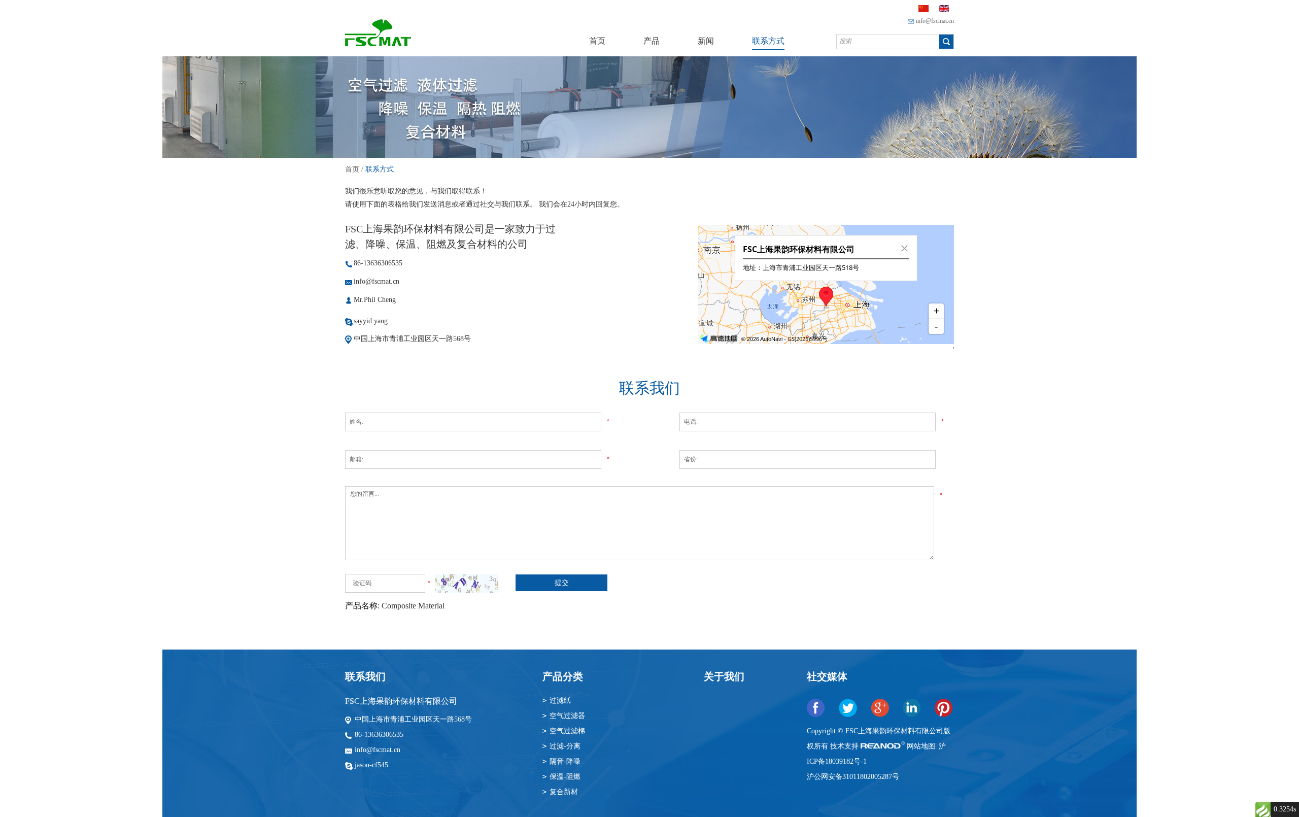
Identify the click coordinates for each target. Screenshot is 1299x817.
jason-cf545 (371, 765)
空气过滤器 (567, 716)
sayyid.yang (371, 321)
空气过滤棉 (567, 731)
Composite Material (413, 605)
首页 (597, 41)
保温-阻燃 (565, 776)
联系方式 (768, 41)
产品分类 (562, 676)
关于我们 (724, 676)
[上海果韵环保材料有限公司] (378, 44)
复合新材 (564, 792)
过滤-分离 (565, 746)
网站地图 (922, 746)
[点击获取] (466, 583)
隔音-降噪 (565, 761)
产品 (651, 41)
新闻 (706, 41)
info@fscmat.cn (935, 20)
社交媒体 (827, 676)
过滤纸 (560, 700)
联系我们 (365, 676)
